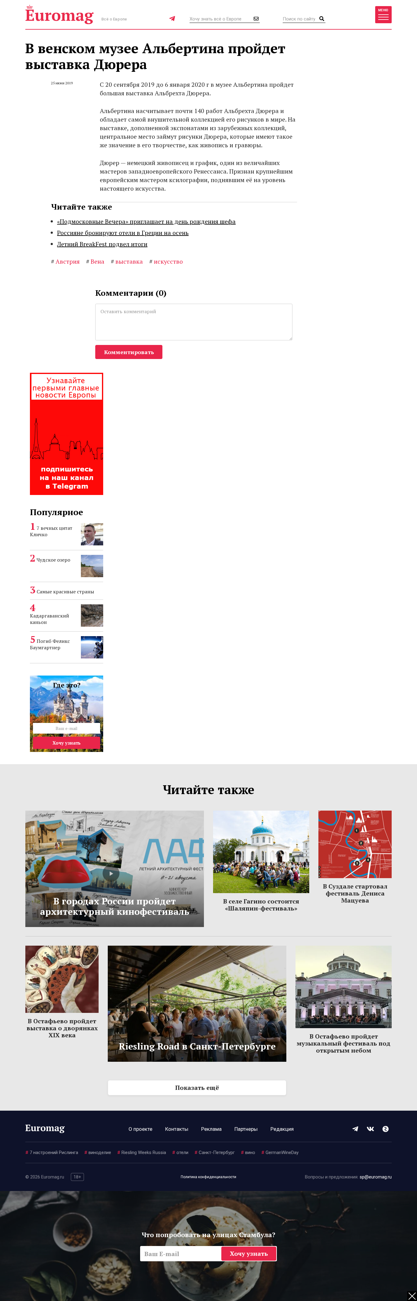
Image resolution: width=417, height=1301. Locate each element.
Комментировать (129, 352)
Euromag (59, 14)
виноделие (97, 1152)
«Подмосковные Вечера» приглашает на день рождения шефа (146, 221)
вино (248, 1152)
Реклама (211, 1129)
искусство (166, 261)
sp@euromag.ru (376, 1177)
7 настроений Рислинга (51, 1152)
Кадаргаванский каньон (49, 618)
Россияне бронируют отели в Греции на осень (123, 233)
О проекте (140, 1129)
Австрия (65, 261)
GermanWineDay (280, 1152)
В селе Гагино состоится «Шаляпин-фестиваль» (261, 904)
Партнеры (246, 1129)
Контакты (176, 1129)
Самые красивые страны (65, 591)
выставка (127, 261)
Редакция (282, 1129)
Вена (95, 261)
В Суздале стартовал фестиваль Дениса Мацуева (355, 893)
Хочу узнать (67, 743)
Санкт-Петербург (214, 1152)
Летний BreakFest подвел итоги (102, 244)
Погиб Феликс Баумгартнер (50, 644)
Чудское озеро (53, 559)
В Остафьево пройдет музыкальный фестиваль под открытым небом (343, 1043)
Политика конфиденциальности (208, 1177)
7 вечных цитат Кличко (51, 531)
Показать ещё (197, 1087)
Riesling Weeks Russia (141, 1152)
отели (180, 1152)
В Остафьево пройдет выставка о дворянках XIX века (62, 1028)
